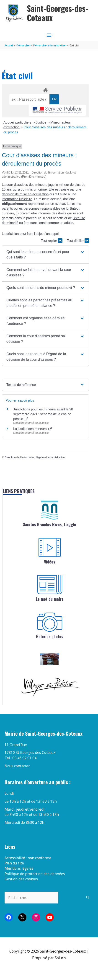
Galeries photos (49, 636)
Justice (41, 122)
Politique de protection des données (35, 873)
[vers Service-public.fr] (57, 110)
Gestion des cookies (21, 878)
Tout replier (49, 241)
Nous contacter (17, 765)
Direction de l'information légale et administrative (35, 457)
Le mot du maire (50, 599)
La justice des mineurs (30, 429)
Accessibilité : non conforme (28, 857)
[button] (45, 254)
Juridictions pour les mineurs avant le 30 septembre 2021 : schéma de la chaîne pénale (43, 414)
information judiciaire (17, 199)
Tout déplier (76, 241)
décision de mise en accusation (25, 194)
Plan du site (14, 863)
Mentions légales (19, 868)
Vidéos (49, 562)
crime (42, 189)
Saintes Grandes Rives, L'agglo (49, 524)
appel (55, 234)
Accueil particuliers (17, 122)
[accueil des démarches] (45, 89)
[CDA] (49, 510)
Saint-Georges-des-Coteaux (57, 13)
